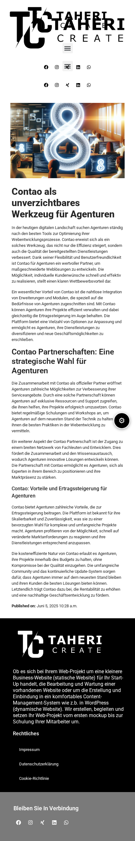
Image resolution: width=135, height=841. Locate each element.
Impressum (29, 749)
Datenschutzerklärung (38, 764)
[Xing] (67, 85)
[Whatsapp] (88, 85)
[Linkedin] (78, 85)
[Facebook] (46, 85)
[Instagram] (56, 85)
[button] (67, 48)
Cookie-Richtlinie (34, 778)
